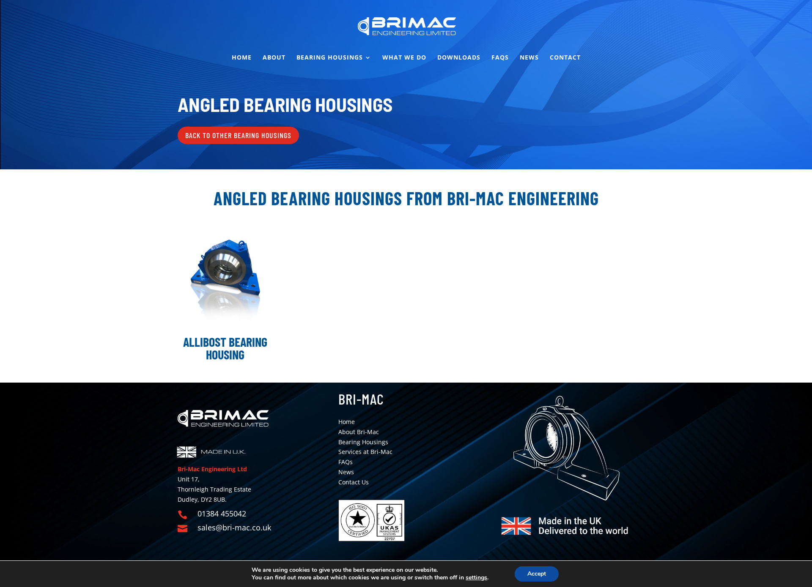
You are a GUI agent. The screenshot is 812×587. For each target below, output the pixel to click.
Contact (565, 57)
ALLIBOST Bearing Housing (225, 348)
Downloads (458, 57)
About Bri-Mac (358, 432)
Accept (536, 574)
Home (242, 57)
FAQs (500, 57)
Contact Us (353, 482)
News (529, 57)
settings (476, 578)
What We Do (404, 57)
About (274, 57)
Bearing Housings (329, 57)
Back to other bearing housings (238, 135)
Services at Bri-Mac (365, 452)
